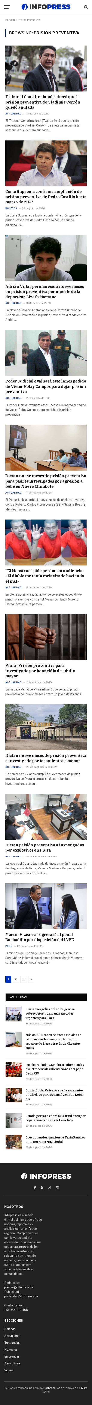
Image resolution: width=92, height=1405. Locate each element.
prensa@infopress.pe (18, 1287)
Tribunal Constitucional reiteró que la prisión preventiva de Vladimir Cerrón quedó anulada (42, 102)
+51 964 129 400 (16, 1310)
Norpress (49, 1388)
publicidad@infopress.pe (21, 1296)
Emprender (11, 1356)
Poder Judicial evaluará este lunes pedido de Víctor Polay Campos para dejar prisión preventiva (45, 386)
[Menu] (7, 7)
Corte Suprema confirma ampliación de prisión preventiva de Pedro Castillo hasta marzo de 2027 (45, 196)
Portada (10, 19)
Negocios (11, 1349)
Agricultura (12, 1363)
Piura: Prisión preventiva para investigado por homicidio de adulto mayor (40, 670)
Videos (8, 1370)
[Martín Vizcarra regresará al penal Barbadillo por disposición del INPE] (46, 906)
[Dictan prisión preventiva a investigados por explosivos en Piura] (46, 817)
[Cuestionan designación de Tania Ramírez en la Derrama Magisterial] (14, 1142)
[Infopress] (46, 6)
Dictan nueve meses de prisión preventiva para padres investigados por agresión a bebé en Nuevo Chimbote (45, 481)
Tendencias (12, 1342)
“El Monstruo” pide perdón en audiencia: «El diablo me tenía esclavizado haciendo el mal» (44, 576)
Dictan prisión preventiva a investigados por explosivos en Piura (44, 848)
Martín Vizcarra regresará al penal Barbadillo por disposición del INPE (39, 937)
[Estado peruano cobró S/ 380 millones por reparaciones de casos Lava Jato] (14, 1120)
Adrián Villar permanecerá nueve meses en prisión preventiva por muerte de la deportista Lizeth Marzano (44, 291)
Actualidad (11, 1336)
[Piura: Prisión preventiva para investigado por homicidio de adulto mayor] (46, 637)
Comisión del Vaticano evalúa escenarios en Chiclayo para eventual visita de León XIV (54, 1094)
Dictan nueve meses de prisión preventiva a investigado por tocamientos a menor (45, 758)
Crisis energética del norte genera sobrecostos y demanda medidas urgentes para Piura (50, 1013)
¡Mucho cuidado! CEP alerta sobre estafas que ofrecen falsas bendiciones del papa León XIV (54, 1069)
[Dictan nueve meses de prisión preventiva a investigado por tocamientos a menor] (46, 727)
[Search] (85, 7)
